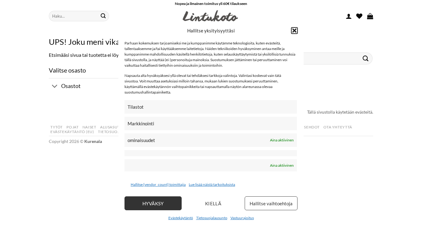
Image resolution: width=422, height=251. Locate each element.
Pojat (72, 127)
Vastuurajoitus (242, 217)
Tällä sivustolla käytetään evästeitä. (340, 112)
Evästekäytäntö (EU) (72, 131)
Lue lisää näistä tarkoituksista (212, 184)
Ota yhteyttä (337, 127)
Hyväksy (153, 203)
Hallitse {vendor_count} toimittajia (158, 184)
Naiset (89, 127)
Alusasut (110, 127)
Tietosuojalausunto (211, 217)
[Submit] (103, 16)
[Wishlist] (359, 16)
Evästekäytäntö (180, 217)
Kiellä (213, 203)
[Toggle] (55, 87)
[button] (294, 30)
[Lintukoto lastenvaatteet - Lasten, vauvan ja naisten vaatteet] (211, 16)
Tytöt (56, 127)
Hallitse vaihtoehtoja (271, 203)
